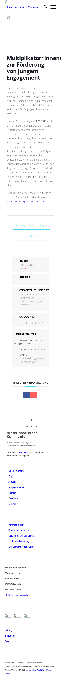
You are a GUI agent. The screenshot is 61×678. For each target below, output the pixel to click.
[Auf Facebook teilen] (26, 395)
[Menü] (51, 7)
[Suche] (43, 7)
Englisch (12, 476)
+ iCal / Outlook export (31, 236)
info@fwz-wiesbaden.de (16, 595)
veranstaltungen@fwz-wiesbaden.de (26, 201)
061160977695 (38, 349)
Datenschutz (14, 498)
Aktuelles (13, 481)
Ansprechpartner (16, 487)
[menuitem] (43, 7)
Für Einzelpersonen (34, 322)
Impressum (10, 635)
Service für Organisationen (21, 535)
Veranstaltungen (16, 524)
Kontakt (12, 492)
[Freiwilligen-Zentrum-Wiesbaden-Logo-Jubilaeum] (25, 7)
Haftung (8, 630)
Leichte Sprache (16, 470)
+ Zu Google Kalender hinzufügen (31, 225)
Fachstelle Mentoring (18, 541)
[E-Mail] (33, 395)
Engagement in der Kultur (20, 546)
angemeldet (22, 451)
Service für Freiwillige (18, 530)
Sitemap (12, 503)
